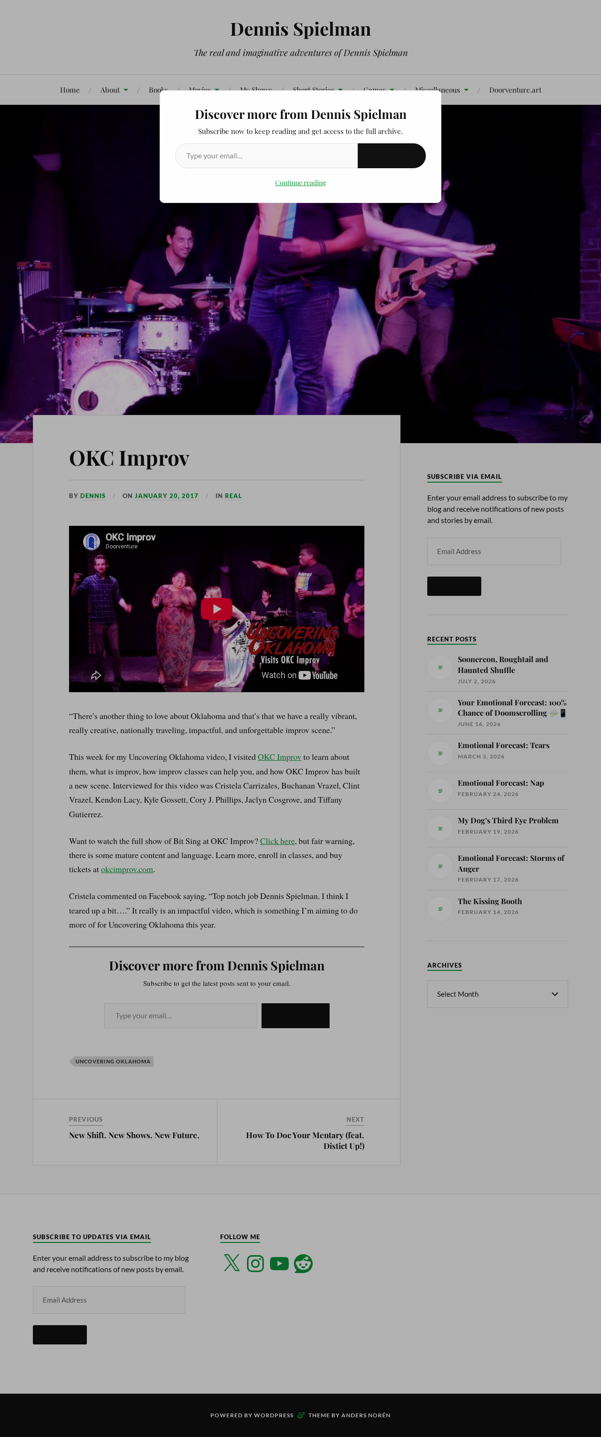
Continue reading (300, 182)
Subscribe (392, 155)
